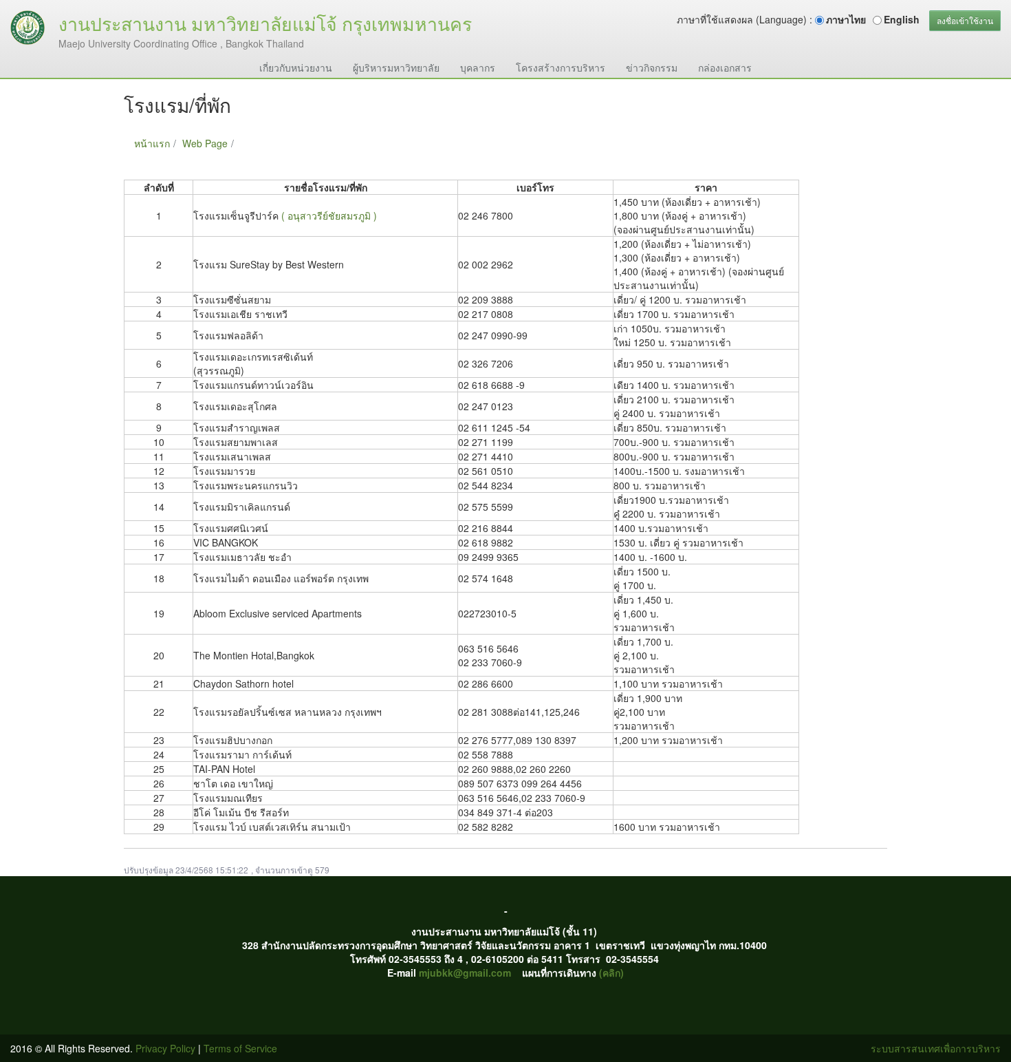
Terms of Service (240, 1048)
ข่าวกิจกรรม (651, 67)
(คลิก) (611, 972)
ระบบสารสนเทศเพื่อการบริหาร (936, 1048)
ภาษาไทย (846, 19)
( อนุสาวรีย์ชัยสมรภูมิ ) (329, 215)
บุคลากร (477, 67)
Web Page (205, 143)
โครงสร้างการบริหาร (560, 67)
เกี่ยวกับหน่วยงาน (295, 67)
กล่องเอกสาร (725, 67)
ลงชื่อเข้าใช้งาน (965, 20)
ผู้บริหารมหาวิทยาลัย (396, 67)
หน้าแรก (152, 143)
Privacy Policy (165, 1048)
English (902, 19)
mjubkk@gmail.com (465, 972)
